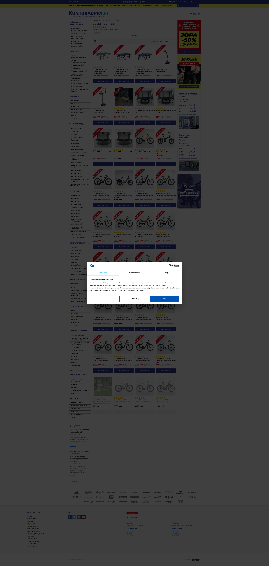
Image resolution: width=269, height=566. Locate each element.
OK (164, 299)
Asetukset (133, 299)
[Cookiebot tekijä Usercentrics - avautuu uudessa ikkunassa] (170, 265)
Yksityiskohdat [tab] (134, 273)
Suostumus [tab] (103, 273)
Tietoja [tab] (166, 273)
